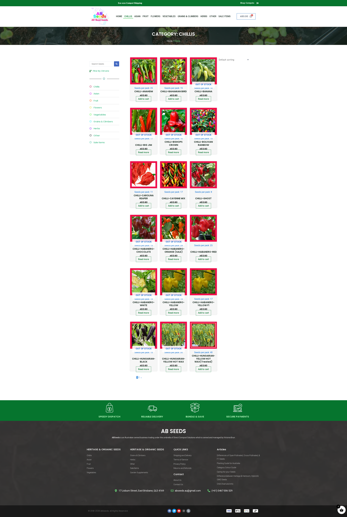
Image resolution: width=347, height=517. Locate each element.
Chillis (128, 16)
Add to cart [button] (143, 99)
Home (119, 16)
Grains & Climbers (188, 16)
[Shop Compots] (257, 3)
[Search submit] (116, 63)
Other (212, 16)
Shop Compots (247, 3)
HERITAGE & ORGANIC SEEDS (104, 449)
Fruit (146, 16)
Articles (221, 449)
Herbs (203, 16)
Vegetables (169, 16)
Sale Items (225, 16)
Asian (137, 16)
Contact (179, 474)
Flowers (155, 16)
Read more (203, 99)
